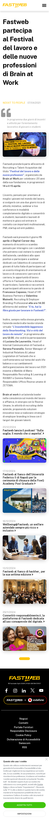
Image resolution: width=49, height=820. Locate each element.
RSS (24, 747)
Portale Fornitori (23, 727)
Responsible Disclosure (23, 730)
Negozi (23, 718)
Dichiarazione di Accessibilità (23, 739)
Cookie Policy (23, 735)
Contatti (23, 722)
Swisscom (24, 743)
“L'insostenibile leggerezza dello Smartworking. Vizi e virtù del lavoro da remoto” (23, 330)
